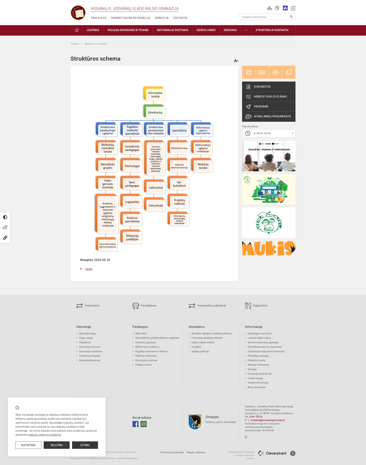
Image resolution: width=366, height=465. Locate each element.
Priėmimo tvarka (256, 360)
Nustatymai (28, 445)
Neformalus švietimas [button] (172, 30)
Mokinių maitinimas (146, 355)
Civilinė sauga (255, 378)
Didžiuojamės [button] (206, 30)
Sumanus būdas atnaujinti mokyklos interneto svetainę (241, 455)
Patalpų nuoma (143, 364)
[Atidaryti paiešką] (291, 16)
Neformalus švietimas (147, 346)
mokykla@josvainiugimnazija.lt (268, 420)
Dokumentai (262, 86)
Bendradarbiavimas (89, 360)
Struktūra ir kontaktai (95, 43)
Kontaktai (180, 17)
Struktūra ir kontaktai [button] (272, 30)
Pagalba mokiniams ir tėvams (151, 351)
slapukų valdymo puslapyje (45, 434)
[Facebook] (135, 424)
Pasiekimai (261, 106)
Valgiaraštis (259, 305)
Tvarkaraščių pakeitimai (211, 305)
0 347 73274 (255, 416)
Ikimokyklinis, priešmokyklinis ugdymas (157, 337)
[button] (269, 8)
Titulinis (75, 43)
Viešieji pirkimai (200, 351)
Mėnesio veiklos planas (270, 96)
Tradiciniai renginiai (89, 355)
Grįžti (88, 269)
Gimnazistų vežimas (146, 360)
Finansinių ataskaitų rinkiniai (207, 337)
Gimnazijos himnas (89, 346)
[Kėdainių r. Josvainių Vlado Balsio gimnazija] (78, 12)
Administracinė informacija (130, 17)
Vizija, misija (86, 337)
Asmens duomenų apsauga (263, 342)
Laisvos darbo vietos (259, 337)
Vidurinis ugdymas (145, 342)
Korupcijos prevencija (260, 373)
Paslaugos (99, 17)
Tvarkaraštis (92, 305)
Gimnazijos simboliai (90, 351)
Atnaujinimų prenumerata (272, 116)
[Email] (143, 424)
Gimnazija (162, 17)
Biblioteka (140, 333)
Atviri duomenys (257, 387)
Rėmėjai (252, 369)
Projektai (196, 346)
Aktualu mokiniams (258, 364)
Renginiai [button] (230, 30)
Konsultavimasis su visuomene (265, 346)
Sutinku (85, 445)
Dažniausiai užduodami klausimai (266, 351)
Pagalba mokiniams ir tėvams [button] (128, 30)
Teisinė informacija (258, 382)
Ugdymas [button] (93, 30)
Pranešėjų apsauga (258, 355)
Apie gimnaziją (87, 333)
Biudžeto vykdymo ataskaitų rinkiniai (211, 333)
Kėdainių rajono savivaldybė (220, 422)
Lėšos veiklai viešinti (203, 342)
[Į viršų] (292, 453)
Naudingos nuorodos (259, 333)
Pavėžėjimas (148, 305)
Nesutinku (57, 445)
